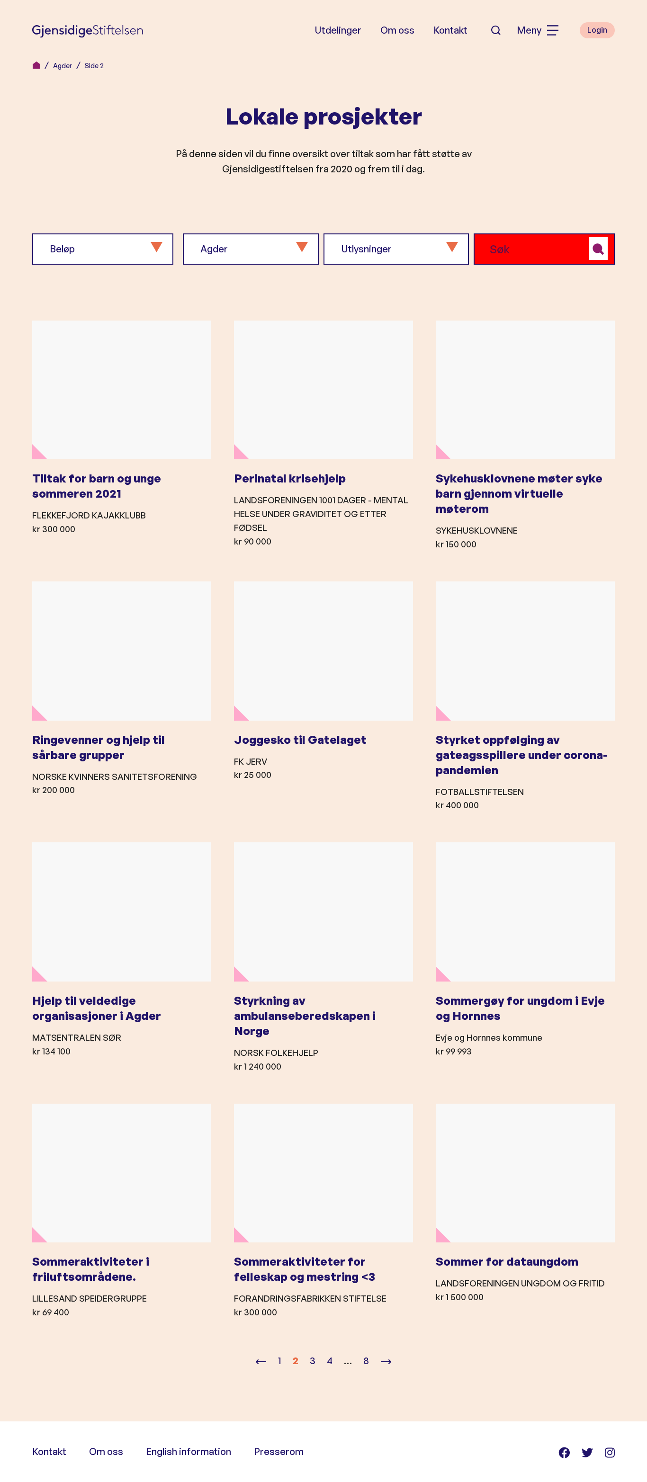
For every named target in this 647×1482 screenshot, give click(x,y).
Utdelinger (338, 30)
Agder (62, 66)
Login (597, 30)
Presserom (279, 1451)
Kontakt (450, 30)
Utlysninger (366, 249)
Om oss (397, 30)
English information (188, 1451)
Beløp (62, 249)
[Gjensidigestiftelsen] (87, 30)
